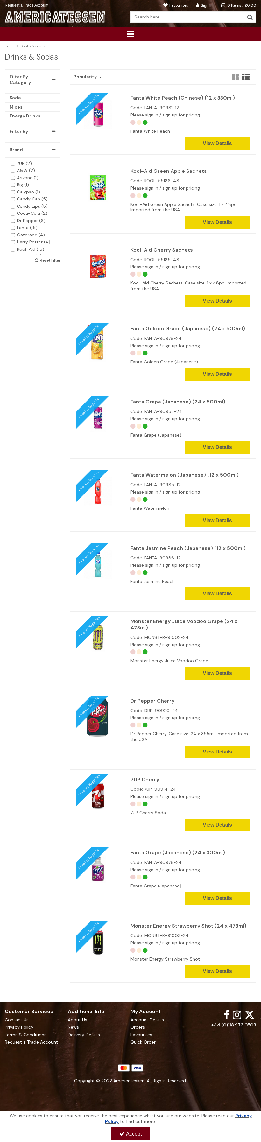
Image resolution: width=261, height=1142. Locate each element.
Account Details (147, 1020)
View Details (217, 143)
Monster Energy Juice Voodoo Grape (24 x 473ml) (183, 624)
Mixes (16, 107)
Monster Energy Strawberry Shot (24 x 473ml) (188, 926)
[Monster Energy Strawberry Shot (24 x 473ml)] (98, 942)
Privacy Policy (19, 1027)
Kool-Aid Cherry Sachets (161, 250)
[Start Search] (250, 17)
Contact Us (17, 1020)
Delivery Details (84, 1035)
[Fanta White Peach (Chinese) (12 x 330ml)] (98, 114)
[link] (226, 1014)
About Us (77, 1020)
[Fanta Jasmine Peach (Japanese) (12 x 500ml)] (98, 564)
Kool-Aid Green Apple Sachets (168, 171)
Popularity (86, 77)
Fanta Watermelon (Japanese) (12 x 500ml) (184, 475)
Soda (15, 98)
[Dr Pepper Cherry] (98, 717)
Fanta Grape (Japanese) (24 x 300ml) (177, 853)
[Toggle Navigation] (130, 34)
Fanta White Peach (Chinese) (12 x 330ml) (182, 98)
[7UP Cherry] (98, 795)
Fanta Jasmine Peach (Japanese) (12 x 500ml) (188, 548)
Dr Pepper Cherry (152, 701)
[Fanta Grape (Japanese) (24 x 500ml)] (98, 418)
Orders (137, 1027)
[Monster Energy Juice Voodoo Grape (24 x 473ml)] (98, 637)
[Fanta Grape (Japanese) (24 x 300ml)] (98, 869)
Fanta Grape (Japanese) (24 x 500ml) (177, 402)
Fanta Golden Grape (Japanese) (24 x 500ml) (187, 329)
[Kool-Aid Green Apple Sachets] (98, 187)
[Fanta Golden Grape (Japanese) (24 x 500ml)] (98, 344)
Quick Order (143, 1042)
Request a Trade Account (26, 5)
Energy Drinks (25, 116)
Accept (134, 1134)
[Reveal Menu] (130, 34)
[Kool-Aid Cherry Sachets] (98, 266)
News (73, 1027)
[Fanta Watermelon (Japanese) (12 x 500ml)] (98, 491)
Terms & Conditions (25, 1035)
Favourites (141, 1035)
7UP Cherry (144, 779)
